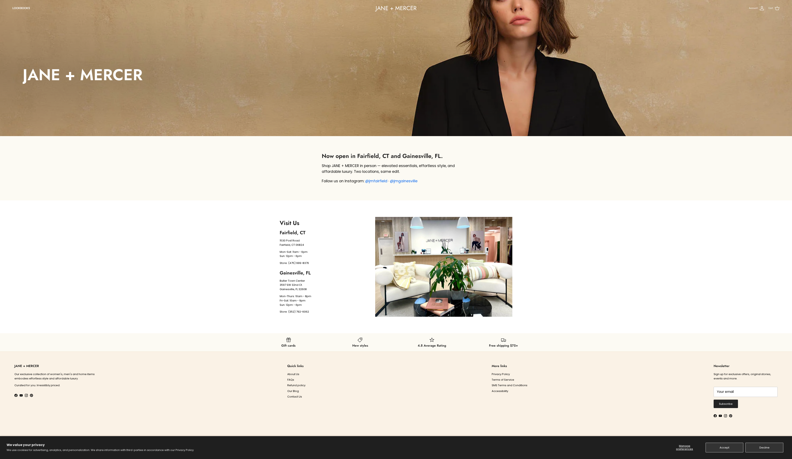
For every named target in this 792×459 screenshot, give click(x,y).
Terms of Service (503, 380)
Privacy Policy (185, 450)
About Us (293, 374)
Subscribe (726, 404)
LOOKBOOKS (21, 8)
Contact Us (294, 397)
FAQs (290, 380)
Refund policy (296, 385)
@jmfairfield (376, 181)
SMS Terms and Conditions (509, 385)
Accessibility (500, 391)
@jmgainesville (403, 181)
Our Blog (293, 391)
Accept (724, 448)
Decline (764, 448)
